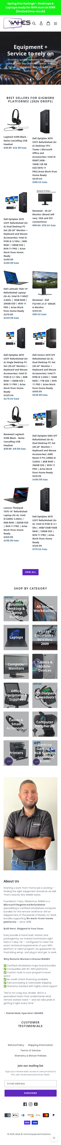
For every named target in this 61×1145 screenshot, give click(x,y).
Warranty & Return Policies (31, 1055)
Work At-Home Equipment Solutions (33, 1134)
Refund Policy (16, 1045)
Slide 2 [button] (30, 79)
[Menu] (55, 23)
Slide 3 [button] (33, 79)
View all (30, 572)
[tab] (28, 79)
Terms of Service (30, 1050)
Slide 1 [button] (28, 79)
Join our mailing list (30, 1065)
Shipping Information (40, 1045)
